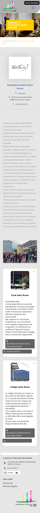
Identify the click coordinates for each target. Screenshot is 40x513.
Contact (10, 472)
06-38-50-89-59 (13, 351)
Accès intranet (31, 3)
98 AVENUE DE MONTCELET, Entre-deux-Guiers (18, 345)
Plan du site (8, 483)
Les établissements (9, 41)
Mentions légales (10, 486)
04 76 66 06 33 (22, 104)
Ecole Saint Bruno (20, 295)
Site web (21, 93)
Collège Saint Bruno (20, 387)
